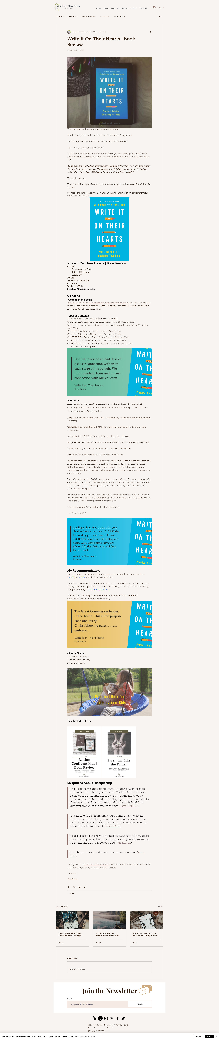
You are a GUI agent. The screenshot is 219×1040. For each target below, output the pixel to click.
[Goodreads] (100, 1018)
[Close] (216, 1036)
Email (69, 999)
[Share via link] (85, 887)
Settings (198, 1036)
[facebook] (117, 1018)
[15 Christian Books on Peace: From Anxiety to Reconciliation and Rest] (109, 920)
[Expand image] (98, 729)
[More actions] (150, 32)
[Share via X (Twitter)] (74, 887)
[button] (160, 16)
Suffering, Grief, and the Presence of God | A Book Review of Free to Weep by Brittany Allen (146, 934)
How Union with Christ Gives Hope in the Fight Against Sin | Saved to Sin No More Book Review (71, 934)
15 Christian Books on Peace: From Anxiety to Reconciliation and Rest (107, 934)
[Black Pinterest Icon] (112, 1018)
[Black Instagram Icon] (106, 1018)
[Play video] (109, 692)
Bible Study (119, 16)
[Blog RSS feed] (94, 1018)
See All (160, 906)
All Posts (60, 16)
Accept (209, 1036)
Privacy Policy (90, 1036)
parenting (72, 873)
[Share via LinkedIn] (79, 887)
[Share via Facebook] (68, 887)
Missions (104, 16)
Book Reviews (89, 16)
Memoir (73, 16)
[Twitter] (123, 1018)
